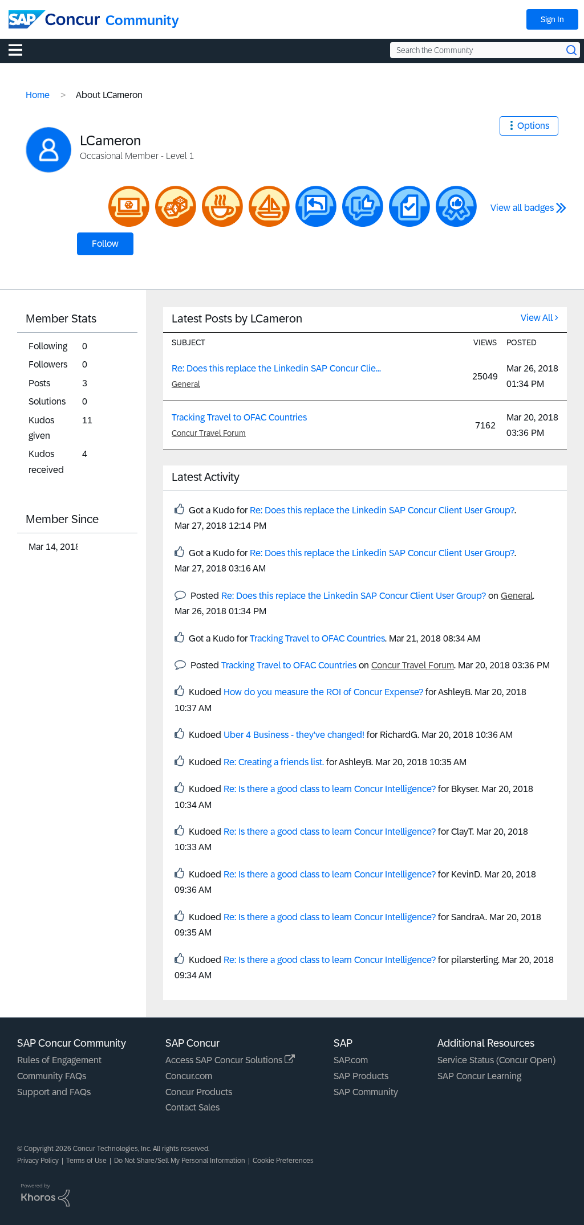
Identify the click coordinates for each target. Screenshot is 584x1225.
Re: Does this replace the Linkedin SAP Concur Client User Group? (382, 510)
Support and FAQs (54, 1092)
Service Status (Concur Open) (496, 1060)
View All (537, 317)
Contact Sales (192, 1107)
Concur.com (188, 1076)
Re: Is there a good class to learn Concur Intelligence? (330, 789)
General (186, 384)
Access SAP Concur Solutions (225, 1060)
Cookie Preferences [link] (283, 1161)
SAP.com (351, 1060)
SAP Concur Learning (479, 1076)
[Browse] (21, 49)
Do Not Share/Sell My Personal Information (179, 1161)
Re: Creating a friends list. (274, 762)
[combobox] (485, 50)
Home (38, 95)
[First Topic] (409, 206)
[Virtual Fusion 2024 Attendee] (128, 206)
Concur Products (198, 1092)
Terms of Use (86, 1161)
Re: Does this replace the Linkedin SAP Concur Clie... (276, 368)
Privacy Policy (38, 1161)
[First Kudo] (362, 206)
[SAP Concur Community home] (54, 19)
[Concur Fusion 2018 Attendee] (222, 206)
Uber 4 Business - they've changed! (294, 735)
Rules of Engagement (59, 1060)
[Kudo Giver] (456, 206)
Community (142, 20)
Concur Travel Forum (209, 433)
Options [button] (533, 125)
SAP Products (361, 1076)
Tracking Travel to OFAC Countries (239, 417)
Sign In (552, 19)
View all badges (522, 208)
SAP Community (366, 1092)
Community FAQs (51, 1076)
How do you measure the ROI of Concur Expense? (323, 692)
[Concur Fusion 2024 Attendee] (175, 206)
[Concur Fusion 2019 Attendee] (269, 206)
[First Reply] (315, 206)
